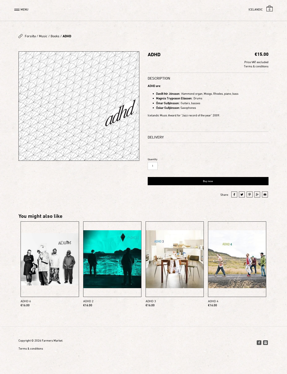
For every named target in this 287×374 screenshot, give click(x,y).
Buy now (208, 181)
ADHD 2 (88, 301)
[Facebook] (259, 342)
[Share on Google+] (257, 194)
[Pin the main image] (250, 194)
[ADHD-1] (78, 106)
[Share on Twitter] (242, 194)
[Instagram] (265, 342)
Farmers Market (52, 340)
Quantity (152, 159)
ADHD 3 (151, 301)
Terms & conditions (256, 66)
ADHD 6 (26, 301)
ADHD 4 (213, 301)
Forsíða (30, 36)
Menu (24, 9)
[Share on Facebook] (234, 194)
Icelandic (256, 9)
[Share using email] (265, 194)
